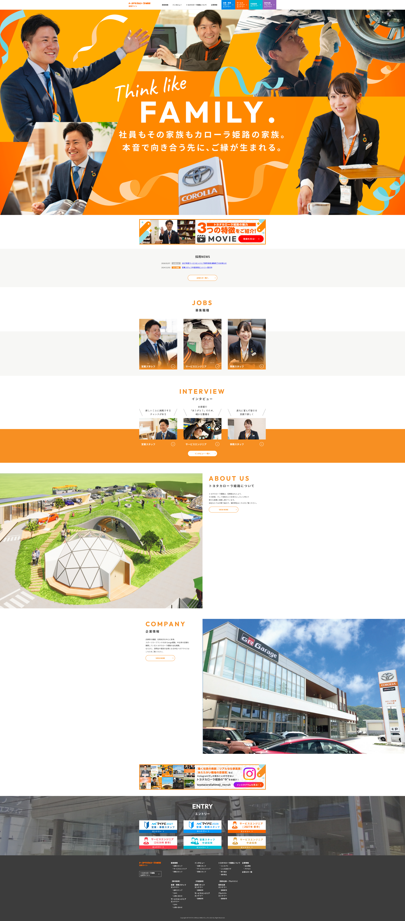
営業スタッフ (177, 866)
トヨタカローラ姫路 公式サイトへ (147, 874)
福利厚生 (224, 875)
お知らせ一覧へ (202, 278)
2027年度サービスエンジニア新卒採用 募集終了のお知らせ (204, 263)
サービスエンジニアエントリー (178, 900)
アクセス (247, 869)
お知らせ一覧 (247, 872)
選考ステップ (177, 890)
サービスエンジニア (180, 869)
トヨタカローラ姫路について (196, 5)
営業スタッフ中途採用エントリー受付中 (197, 267)
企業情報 (214, 5)
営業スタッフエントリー (200, 885)
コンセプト (224, 866)
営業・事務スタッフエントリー (178, 885)
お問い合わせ (177, 896)
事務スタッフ (177, 872)
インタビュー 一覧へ (202, 453)
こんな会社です (226, 869)
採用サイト (133, 6)
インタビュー (177, 5)
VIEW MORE (223, 509)
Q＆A (175, 893)
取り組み (224, 872)
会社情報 (248, 866)
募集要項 (200, 890)
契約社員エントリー (222, 885)
